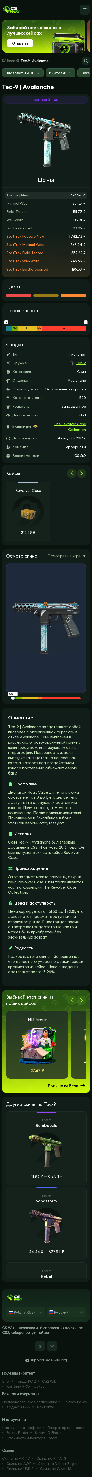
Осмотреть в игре (64, 555)
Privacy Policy (75, 1402)
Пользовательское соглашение (29, 1402)
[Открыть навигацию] (85, 10)
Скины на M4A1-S (51, 1458)
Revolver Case (28, 491)
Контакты (45, 1407)
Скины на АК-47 (16, 1458)
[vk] (52, 1346)
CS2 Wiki (49, 1381)
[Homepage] (11, 10)
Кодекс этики (18, 1407)
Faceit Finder (17, 1432)
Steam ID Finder (48, 1432)
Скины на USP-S (20, 1468)
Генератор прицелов (66, 1427)
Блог (6, 1381)
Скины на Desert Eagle (57, 1463)
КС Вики (8, 61)
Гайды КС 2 (26, 1381)
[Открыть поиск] (86, 61)
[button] (23, 73)
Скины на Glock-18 (55, 1468)
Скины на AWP (18, 1463)
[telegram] (40, 1346)
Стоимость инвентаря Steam (31, 1438)
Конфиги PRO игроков (25, 1386)
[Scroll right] (81, 473)
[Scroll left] (71, 473)
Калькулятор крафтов (21, 1427)
